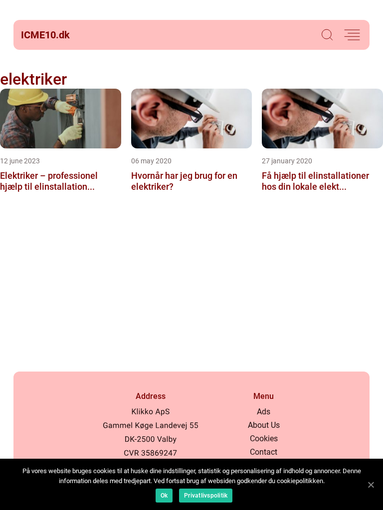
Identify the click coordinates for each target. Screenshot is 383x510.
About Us (264, 425)
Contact (263, 452)
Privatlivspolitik (205, 495)
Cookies (264, 438)
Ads (263, 411)
